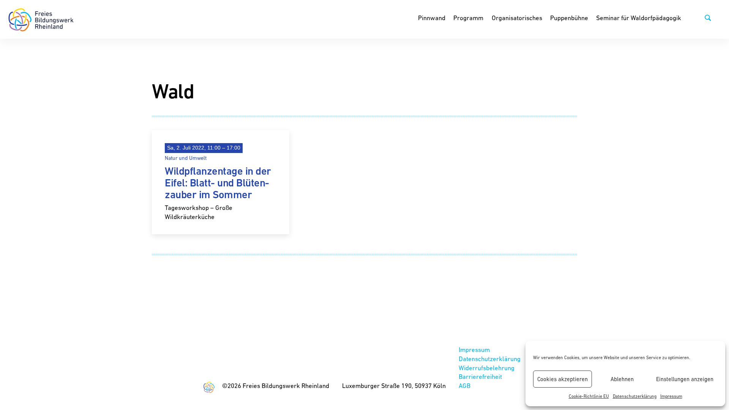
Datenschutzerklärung (634, 396)
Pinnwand (431, 18)
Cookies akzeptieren (562, 379)
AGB (464, 386)
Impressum (671, 396)
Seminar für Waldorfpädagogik (638, 18)
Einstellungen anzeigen (684, 379)
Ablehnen (622, 379)
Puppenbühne (569, 18)
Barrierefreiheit (480, 376)
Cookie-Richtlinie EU (589, 396)
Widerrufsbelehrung (486, 368)
